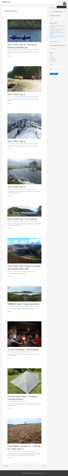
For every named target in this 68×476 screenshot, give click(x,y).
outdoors (21, 49)
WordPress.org (53, 61)
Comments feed (53, 59)
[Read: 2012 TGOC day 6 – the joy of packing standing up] (24, 30)
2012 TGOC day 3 (16, 186)
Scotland (25, 49)
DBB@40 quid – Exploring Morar (23, 304)
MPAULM (6, 2)
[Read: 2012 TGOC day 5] (24, 78)
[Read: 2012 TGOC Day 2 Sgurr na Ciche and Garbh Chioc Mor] (24, 250)
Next (44, 465)
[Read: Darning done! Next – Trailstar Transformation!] (24, 381)
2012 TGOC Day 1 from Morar (22, 219)
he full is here (58, 11)
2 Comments (9, 271)
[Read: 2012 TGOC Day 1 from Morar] (24, 210)
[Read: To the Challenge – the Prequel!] (24, 334)
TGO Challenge (30, 49)
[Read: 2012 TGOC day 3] (24, 171)
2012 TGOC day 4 (16, 141)
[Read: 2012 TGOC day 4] (24, 125)
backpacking (17, 49)
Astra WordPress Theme (42, 473)
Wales (29, 451)
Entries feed (52, 57)
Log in (51, 55)
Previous (5, 465)
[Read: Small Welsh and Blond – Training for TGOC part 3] (24, 430)
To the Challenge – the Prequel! (23, 349)
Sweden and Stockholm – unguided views (58, 29)
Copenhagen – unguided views (56, 30)
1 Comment (9, 189)
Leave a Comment (10, 49)
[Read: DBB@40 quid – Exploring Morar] (24, 293)
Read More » (9, 56)
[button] (64, 3)
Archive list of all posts (54, 41)
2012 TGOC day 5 (16, 94)
